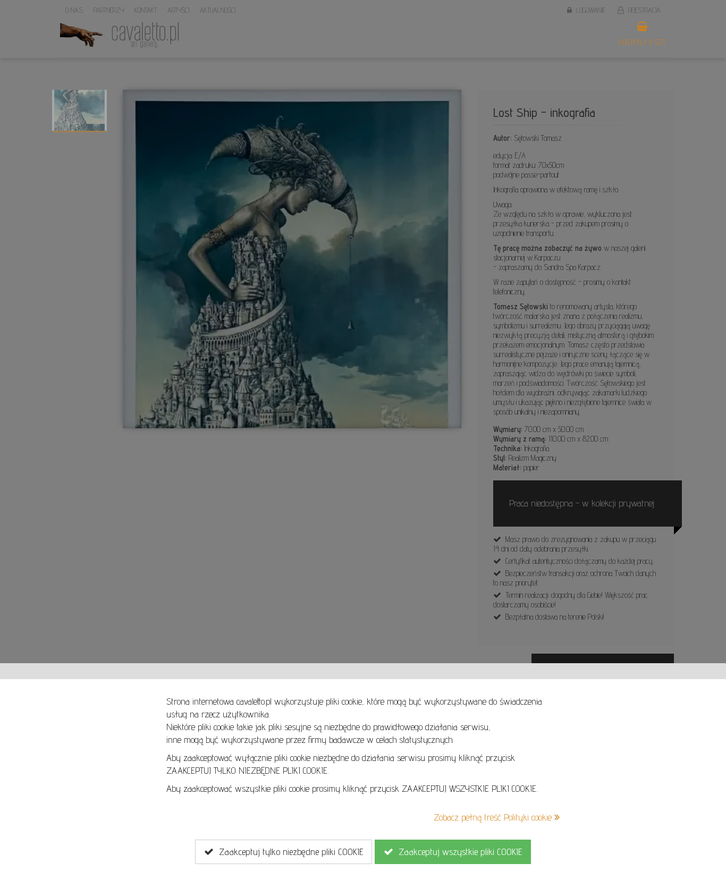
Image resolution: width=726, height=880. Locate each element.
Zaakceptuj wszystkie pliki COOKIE (457, 851)
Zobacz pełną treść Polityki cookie (494, 817)
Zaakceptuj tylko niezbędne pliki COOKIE (288, 851)
